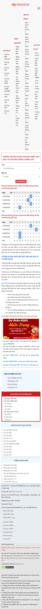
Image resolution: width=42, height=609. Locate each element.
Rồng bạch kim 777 (17, 109)
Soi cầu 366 (6, 69)
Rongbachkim (8, 556)
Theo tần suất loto (36, 95)
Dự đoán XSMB (8, 522)
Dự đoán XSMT (8, 529)
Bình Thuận (8, 406)
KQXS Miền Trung (9, 517)
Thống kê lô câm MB (37, 115)
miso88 (30, 571)
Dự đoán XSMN (8, 525)
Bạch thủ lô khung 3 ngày (27, 78)
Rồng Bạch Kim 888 (17, 50)
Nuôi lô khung (26, 17)
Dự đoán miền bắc (10, 398)
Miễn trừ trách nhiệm (8, 547)
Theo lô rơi (36, 82)
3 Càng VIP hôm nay (17, 120)
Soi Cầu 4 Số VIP (36, 47)
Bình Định (8, 414)
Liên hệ (33, 547)
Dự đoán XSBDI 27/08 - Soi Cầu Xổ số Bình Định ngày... (20, 361)
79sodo (9, 571)
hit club (4, 571)
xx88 (26, 571)
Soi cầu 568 (6, 106)
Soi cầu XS (6, 51)
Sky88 (19, 571)
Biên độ (4, 173)
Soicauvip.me (19, 564)
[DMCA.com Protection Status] (8, 568)
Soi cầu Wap (6, 95)
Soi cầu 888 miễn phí (7, 57)
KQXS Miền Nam (8, 514)
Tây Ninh (8, 409)
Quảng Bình (9, 417)
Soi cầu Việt (6, 101)
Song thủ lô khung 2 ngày (27, 54)
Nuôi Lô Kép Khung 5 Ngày (27, 143)
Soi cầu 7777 (6, 74)
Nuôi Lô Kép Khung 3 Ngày (27, 104)
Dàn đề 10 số (12, 387)
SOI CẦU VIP (6, 283)
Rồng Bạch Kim (17, 41)
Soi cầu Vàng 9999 (6, 81)
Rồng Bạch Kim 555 (17, 70)
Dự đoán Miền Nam (10, 401)
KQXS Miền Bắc (8, 511)
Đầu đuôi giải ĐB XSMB (37, 73)
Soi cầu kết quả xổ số (21, 425)
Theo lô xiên (37, 87)
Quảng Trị (8, 420)
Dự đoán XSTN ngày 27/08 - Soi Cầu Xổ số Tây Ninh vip (20, 365)
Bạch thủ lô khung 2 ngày (27, 41)
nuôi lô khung (23, 558)
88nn (13, 571)
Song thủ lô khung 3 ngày (27, 91)
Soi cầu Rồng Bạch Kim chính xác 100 (17, 84)
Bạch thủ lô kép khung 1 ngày (27, 28)
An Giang (8, 403)
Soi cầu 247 (6, 112)
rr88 (23, 571)
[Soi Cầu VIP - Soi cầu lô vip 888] (21, 4)
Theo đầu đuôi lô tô (36, 105)
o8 (16, 571)
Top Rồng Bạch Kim (17, 99)
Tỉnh (3, 165)
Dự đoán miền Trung (11, 411)
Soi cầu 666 (6, 63)
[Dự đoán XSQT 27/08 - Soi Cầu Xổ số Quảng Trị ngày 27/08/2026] (21, 338)
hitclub (35, 571)
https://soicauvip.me (15, 491)
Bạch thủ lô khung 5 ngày (27, 117)
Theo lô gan (37, 54)
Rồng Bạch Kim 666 (17, 60)
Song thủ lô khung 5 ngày (27, 130)
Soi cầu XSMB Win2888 (7, 89)
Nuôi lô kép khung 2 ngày (27, 66)
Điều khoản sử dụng (22, 547)
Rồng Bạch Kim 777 (20, 556)
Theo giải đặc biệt (36, 62)
